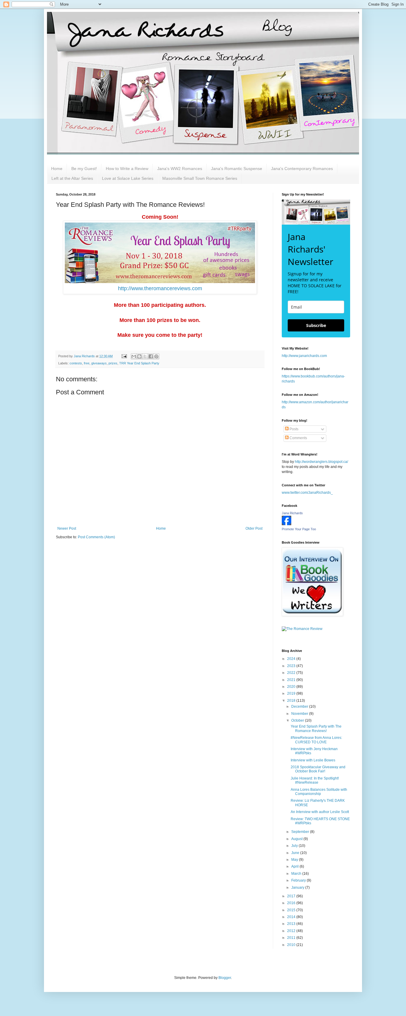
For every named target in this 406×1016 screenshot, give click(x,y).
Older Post (254, 528)
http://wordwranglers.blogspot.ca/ (321, 462)
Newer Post (66, 528)
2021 (291, 680)
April (295, 866)
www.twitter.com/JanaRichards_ (307, 492)
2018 (291, 700)
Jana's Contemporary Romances (302, 168)
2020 (291, 687)
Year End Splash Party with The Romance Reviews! (316, 728)
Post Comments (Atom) (96, 537)
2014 (291, 917)
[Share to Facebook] (151, 356)
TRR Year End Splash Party (139, 363)
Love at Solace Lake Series (127, 178)
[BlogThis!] (139, 356)
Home (56, 168)
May (295, 860)
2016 (291, 903)
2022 (291, 673)
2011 (291, 938)
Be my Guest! (84, 168)
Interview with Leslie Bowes (313, 760)
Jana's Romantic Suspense (236, 168)
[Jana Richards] (286, 524)
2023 (291, 666)
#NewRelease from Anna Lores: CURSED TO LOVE (316, 740)
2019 (291, 693)
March (296, 873)
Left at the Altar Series (72, 178)
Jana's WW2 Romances (179, 168)
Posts (293, 429)
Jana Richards (292, 513)
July (295, 846)
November (300, 714)
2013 (291, 924)
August (297, 839)
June (295, 853)
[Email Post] (124, 356)
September (300, 832)
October (298, 720)
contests (76, 363)
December (300, 706)
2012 (291, 931)
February (299, 880)
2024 (291, 659)
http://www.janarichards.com (304, 356)
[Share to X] (145, 356)
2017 (291, 896)
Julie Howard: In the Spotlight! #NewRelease (315, 780)
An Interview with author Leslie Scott (320, 812)
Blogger (224, 978)
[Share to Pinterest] (156, 356)
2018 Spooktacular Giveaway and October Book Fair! (318, 769)
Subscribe (316, 325)
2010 (291, 945)
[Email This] (134, 356)
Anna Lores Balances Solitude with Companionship (319, 792)
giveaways (99, 363)
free (86, 363)
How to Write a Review (127, 168)
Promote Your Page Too (299, 529)
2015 (291, 910)
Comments (298, 438)
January (298, 887)
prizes (112, 363)
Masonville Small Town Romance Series (199, 178)
